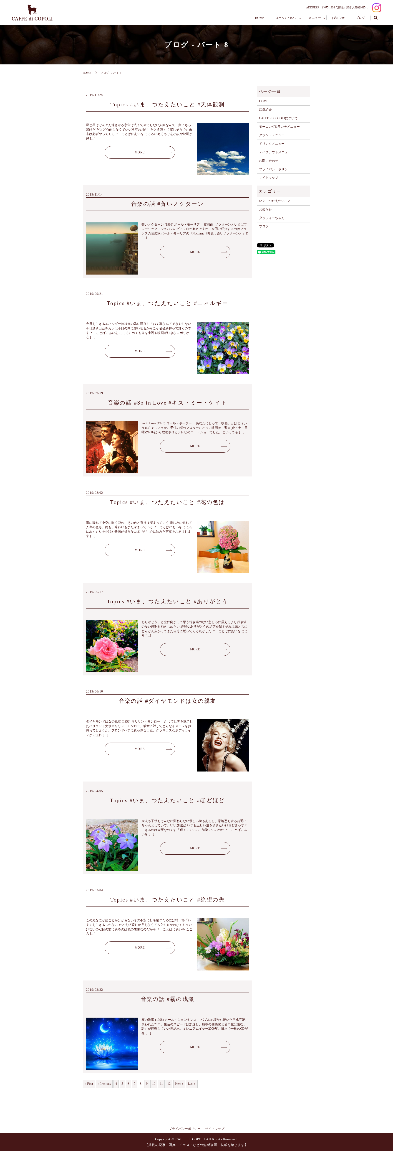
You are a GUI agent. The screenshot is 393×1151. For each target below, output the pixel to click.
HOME (259, 18)
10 (153, 1083)
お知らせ (338, 18)
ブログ (360, 18)
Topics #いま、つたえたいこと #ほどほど (167, 800)
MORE (140, 152)
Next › (179, 1083)
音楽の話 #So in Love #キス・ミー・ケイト (167, 403)
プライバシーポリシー (275, 169)
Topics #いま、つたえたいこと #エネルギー (167, 303)
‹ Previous (104, 1083)
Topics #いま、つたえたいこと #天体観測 (167, 104)
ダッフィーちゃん (272, 218)
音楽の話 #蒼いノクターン (167, 204)
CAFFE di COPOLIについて (278, 118)
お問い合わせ (268, 161)
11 (161, 1083)
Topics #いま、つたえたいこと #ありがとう (167, 601)
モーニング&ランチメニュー (279, 126)
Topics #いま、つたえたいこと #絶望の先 (167, 900)
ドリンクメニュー (272, 143)
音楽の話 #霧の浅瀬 (167, 999)
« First (89, 1083)
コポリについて (286, 18)
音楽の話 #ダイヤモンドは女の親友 (167, 701)
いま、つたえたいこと (275, 201)
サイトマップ (268, 177)
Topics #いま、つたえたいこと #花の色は (167, 502)
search (375, 18)
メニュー (314, 18)
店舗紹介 (265, 109)
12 (169, 1083)
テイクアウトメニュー (275, 152)
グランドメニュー (272, 135)
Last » (192, 1083)
